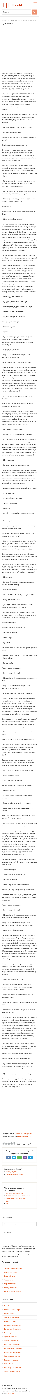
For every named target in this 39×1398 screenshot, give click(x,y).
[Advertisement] (19, 49)
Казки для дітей (11, 1172)
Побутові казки (9, 1276)
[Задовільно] (9, 1143)
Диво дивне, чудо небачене (15, 1198)
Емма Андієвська (10, 1333)
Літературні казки (10, 1272)
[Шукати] (34, 12)
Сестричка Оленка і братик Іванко (18, 1196)
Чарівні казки (9, 1280)
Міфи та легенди (10, 1284)
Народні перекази (10, 1288)
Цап (7, 1201)
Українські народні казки (13, 1268)
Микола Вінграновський (12, 1325)
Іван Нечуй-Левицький (12, 1368)
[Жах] (3, 1143)
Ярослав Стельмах (10, 1337)
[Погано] (6, 1143)
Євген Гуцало (9, 1313)
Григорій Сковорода (11, 1360)
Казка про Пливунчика (24, 1134)
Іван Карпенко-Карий (12, 1344)
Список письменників (12, 1371)
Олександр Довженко (12, 1356)
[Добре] (11, 1143)
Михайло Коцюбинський (13, 1348)
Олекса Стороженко (11, 1341)
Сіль (7, 1204)
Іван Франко (8, 1306)
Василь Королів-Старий (12, 1310)
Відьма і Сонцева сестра (14, 1193)
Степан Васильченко (11, 1317)
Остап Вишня (8, 1364)
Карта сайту (11, 1393)
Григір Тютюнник (10, 1321)
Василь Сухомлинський (12, 1352)
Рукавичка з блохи (23, 1136)
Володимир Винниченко (12, 1329)
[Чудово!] (14, 1143)
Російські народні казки (14, 1174)
